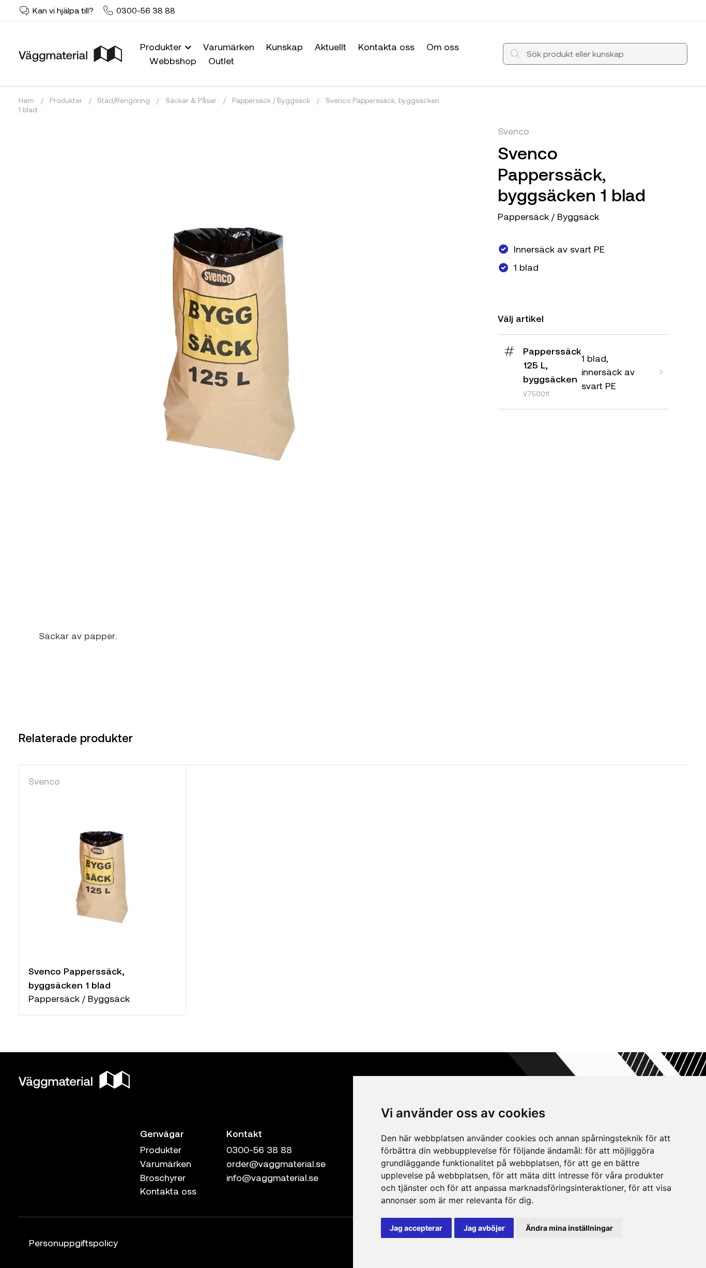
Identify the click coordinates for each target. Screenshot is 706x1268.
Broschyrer (163, 1177)
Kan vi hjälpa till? (63, 10)
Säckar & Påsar (191, 100)
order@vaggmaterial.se (276, 1163)
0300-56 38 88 (145, 10)
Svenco (513, 131)
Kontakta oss (386, 46)
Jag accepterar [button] (416, 1227)
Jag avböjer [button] (484, 1227)
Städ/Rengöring (123, 100)
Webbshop (172, 60)
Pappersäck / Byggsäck (271, 100)
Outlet (221, 60)
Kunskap (284, 46)
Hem (26, 100)
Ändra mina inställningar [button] (569, 1227)
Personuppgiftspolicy (73, 1242)
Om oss (442, 46)
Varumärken (228, 46)
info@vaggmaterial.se (272, 1177)
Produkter (162, 46)
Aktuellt (330, 46)
